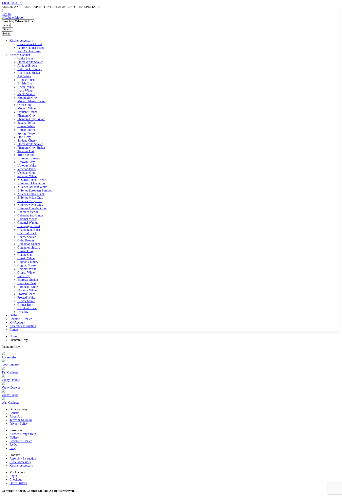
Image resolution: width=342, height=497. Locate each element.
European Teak (26, 283)
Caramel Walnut (27, 222)
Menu (6, 33)
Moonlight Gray (27, 97)
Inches (6, 25)
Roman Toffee (26, 129)
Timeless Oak (25, 151)
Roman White (26, 126)
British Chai (24, 83)
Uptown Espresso (28, 158)
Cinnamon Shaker (28, 244)
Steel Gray (24, 137)
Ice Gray (22, 311)
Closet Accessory (20, 462)
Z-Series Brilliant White (32, 187)
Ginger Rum (25, 304)
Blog (13, 448)
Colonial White (26, 269)
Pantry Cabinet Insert (30, 47)
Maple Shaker (26, 94)
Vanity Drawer (11, 387)
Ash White (24, 76)
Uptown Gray (26, 162)
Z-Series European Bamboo (34, 190)
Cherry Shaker (26, 236)
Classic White (26, 258)
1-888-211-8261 (12, 3)
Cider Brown (25, 240)
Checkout (16, 479)
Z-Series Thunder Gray (32, 208)
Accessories (9, 357)
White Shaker (25, 58)
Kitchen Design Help (23, 434)
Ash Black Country (29, 69)
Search (7, 29)
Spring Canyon (26, 133)
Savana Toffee (26, 122)
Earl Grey (23, 276)
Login (13, 476)
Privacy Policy (19, 423)
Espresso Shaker (27, 279)
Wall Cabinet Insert (29, 51)
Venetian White (27, 176)
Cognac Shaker (27, 265)
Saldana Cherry (27, 140)
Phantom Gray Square (31, 119)
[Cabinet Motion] (13, 17)
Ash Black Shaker (28, 72)
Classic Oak (24, 254)
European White (27, 286)
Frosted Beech (26, 294)
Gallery (14, 315)
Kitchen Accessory (21, 40)
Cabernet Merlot (27, 212)
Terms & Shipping (21, 420)
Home (13, 336)
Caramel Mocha (27, 219)
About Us (16, 416)
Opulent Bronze (27, 112)
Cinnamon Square (28, 247)
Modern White (26, 108)
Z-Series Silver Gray (30, 204)
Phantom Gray (26, 115)
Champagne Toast (28, 226)
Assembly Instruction (23, 326)
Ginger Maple (26, 301)
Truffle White (25, 154)
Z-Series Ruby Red (29, 201)
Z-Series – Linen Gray (31, 183)
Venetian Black (26, 169)
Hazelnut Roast (27, 308)
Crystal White (26, 87)
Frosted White (26, 297)
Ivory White (24, 90)
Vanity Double (11, 380)
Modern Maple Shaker (31, 101)
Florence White (27, 290)
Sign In (6, 14)
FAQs (13, 444)
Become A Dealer (21, 319)
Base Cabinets (10, 365)
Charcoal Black (27, 233)
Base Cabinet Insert (29, 44)
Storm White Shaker (30, 62)
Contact (14, 329)
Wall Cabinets (10, 402)
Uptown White (26, 165)
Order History (18, 483)
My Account (17, 322)
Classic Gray (25, 251)
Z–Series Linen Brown (31, 179)
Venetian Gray (26, 172)
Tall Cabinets (10, 372)
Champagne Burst (28, 229)
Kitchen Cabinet (20, 54)
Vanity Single (10, 395)
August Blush (26, 79)
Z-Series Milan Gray (30, 197)
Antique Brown (27, 65)
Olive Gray (24, 104)
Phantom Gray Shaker (31, 147)
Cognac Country (27, 261)
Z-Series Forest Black (31, 194)
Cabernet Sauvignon (30, 215)
